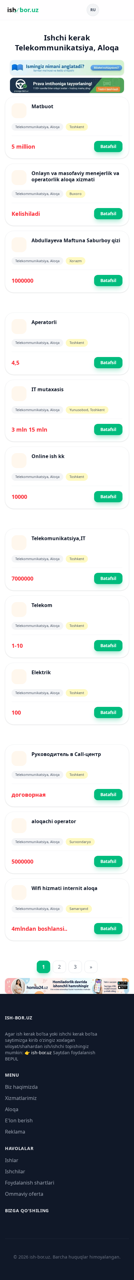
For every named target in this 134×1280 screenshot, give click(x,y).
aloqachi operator (53, 821)
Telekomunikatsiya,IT (58, 538)
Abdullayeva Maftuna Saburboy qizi (75, 240)
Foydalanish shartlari (29, 1182)
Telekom (41, 605)
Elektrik (41, 672)
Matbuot (42, 106)
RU (93, 9)
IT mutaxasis (47, 389)
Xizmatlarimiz (21, 1098)
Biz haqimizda (21, 1086)
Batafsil (108, 146)
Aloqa (11, 1109)
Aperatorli (44, 322)
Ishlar (11, 1160)
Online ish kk (48, 456)
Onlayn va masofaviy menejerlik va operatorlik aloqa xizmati (75, 176)
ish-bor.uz (41, 1052)
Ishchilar (15, 1171)
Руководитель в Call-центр (66, 754)
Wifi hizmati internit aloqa (64, 888)
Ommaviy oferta (24, 1193)
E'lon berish (19, 1120)
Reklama (15, 1131)
